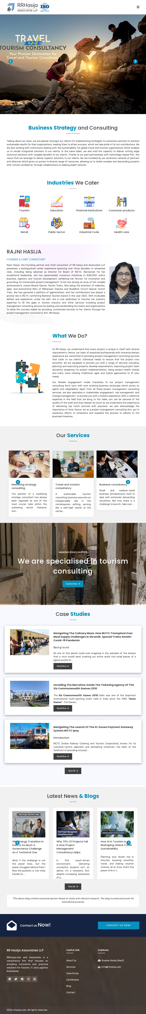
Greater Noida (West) (112, 960)
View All (72, 771)
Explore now (72, 584)
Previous (11, 61)
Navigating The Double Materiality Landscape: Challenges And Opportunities (70, 847)
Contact (70, 992)
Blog (68, 986)
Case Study (72, 973)
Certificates (72, 979)
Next (135, 61)
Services (70, 967)
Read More (61, 666)
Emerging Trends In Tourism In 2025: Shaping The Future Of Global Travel (117, 847)
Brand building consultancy (116, 484)
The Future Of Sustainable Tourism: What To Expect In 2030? (28, 845)
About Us (71, 960)
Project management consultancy (69, 486)
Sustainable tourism (24, 484)
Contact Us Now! (118, 925)
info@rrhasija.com (110, 967)
